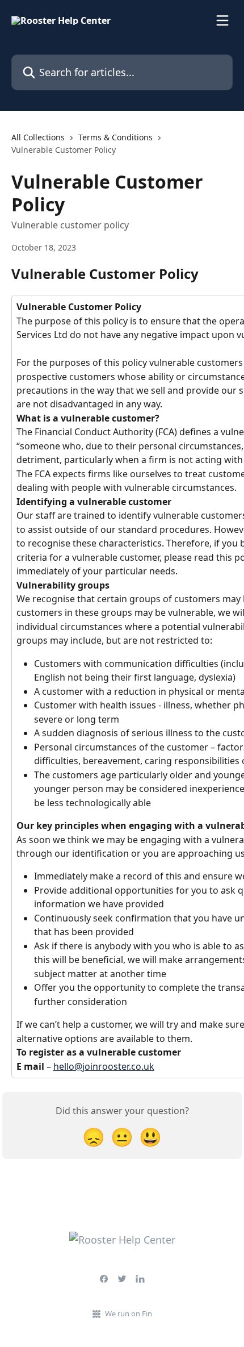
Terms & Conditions (115, 137)
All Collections (38, 137)
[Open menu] (222, 20)
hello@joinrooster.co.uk (103, 1066)
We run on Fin (128, 1313)
